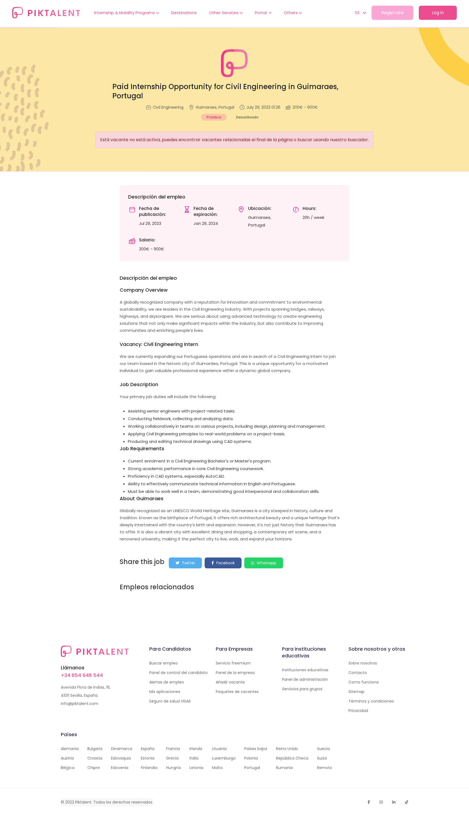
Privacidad (358, 710)
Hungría (173, 767)
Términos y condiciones (371, 701)
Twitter (188, 563)
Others (291, 12)
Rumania (284, 767)
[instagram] (381, 802)
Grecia (172, 758)
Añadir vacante (230, 682)
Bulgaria (94, 748)
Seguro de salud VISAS (170, 701)
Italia (193, 758)
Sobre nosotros (362, 663)
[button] (358, 13)
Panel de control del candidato (178, 672)
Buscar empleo (163, 663)
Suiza (322, 758)
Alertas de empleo (166, 682)
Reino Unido (287, 748)
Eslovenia (119, 767)
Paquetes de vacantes (237, 691)
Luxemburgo (224, 758)
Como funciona (363, 682)
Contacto (357, 672)
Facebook (225, 563)
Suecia (323, 748)
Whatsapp (266, 563)
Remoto (324, 767)
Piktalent (83, 802)
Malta (217, 767)
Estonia (147, 758)
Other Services (224, 12)
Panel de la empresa (235, 672)
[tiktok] (406, 802)
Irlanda (195, 748)
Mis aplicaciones (164, 691)
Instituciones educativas (305, 670)
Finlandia (149, 767)
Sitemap (356, 691)
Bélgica (67, 767)
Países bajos (255, 748)
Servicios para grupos (302, 689)
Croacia (94, 758)
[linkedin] (393, 802)
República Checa (292, 758)
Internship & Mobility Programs (125, 12)
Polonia (251, 758)
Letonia (196, 767)
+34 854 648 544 (82, 675)
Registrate (392, 13)
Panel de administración (305, 679)
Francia (173, 748)
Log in (438, 13)
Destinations (184, 12)
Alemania (70, 748)
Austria (67, 758)
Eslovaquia (121, 758)
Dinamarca (121, 748)
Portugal (252, 767)
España (147, 748)
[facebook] (368, 802)
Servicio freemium (233, 663)
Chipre (93, 767)
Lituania (219, 748)
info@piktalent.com (79, 703)
